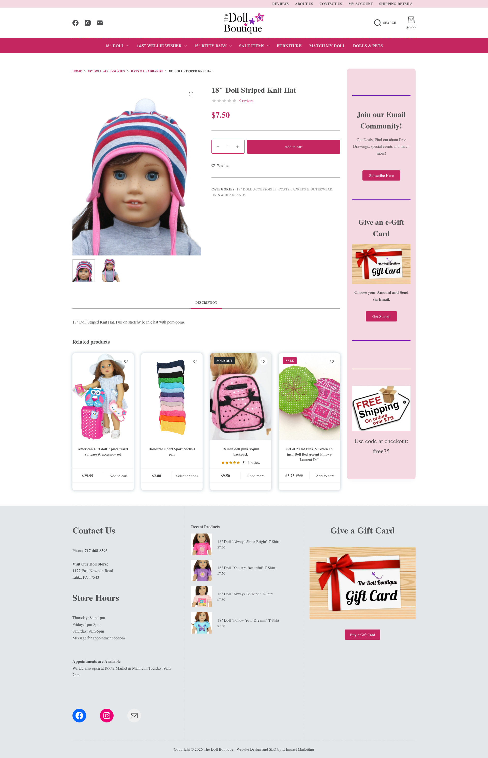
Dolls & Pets (368, 46)
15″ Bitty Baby (210, 46)
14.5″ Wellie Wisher (159, 46)
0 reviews (246, 100)
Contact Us (330, 3)
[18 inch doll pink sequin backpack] (240, 396)
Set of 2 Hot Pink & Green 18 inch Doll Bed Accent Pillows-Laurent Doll (309, 454)
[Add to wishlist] (126, 361)
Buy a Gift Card (362, 634)
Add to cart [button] (118, 475)
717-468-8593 (96, 550)
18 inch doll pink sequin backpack (240, 451)
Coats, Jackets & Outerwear (305, 189)
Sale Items (251, 46)
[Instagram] (88, 23)
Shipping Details (396, 3)
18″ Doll (114, 46)
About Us (304, 3)
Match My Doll (327, 46)
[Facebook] (75, 23)
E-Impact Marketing (298, 749)
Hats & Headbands (228, 194)
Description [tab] (206, 302)
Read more (256, 475)
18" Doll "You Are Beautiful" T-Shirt (246, 567)
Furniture (289, 46)
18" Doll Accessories (257, 189)
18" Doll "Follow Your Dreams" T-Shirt (248, 620)
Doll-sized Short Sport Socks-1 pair (171, 451)
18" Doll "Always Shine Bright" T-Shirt (248, 541)
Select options (187, 475)
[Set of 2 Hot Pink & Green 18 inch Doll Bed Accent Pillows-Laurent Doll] (309, 396)
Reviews (280, 3)
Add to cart (293, 146)
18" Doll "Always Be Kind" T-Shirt (245, 593)
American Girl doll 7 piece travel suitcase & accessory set (103, 451)
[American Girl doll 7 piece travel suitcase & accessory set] (103, 396)
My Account (360, 3)
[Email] (100, 23)
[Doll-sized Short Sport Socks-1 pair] (172, 396)
